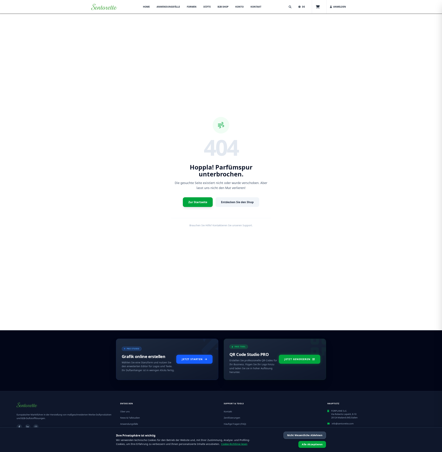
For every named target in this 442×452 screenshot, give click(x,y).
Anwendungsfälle (129, 423)
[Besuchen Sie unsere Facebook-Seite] (19, 427)
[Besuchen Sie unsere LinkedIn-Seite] (27, 427)
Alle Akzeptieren (312, 444)
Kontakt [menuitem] (256, 6)
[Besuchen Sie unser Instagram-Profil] (36, 427)
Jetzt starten (192, 359)
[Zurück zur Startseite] (104, 6)
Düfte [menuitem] (207, 6)
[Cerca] (290, 6)
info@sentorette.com (343, 423)
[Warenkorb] (318, 7)
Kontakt (228, 411)
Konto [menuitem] (239, 6)
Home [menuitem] (146, 6)
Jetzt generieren (297, 359)
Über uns (125, 411)
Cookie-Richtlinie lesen (234, 444)
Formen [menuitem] (191, 6)
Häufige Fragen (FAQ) (235, 423)
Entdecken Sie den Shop (237, 202)
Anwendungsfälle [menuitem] (168, 6)
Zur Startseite (197, 202)
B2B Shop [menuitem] (223, 6)
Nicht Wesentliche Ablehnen (304, 435)
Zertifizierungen (232, 417)
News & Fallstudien (130, 417)
